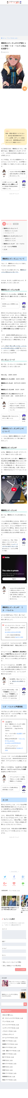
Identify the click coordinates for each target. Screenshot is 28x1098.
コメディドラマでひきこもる (10, 1028)
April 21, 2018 (19, 637)
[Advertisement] (14, 21)
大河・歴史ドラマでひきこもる (11, 1050)
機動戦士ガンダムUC (10, 240)
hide (16, 223)
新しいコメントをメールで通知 (12, 962)
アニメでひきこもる (14, 890)
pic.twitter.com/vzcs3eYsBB (13, 632)
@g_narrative (11, 741)
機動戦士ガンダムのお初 (11, 230)
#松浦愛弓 (20, 733)
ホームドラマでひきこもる (10, 1037)
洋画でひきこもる (7, 1060)
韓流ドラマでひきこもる (9, 1080)
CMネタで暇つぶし (7, 1015)
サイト (4, 955)
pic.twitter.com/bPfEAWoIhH (13, 743)
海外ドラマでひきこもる (9, 1063)
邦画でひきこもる (7, 1070)
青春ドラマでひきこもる (9, 1073)
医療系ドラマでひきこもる (10, 1044)
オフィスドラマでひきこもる (10, 1024)
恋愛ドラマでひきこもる (9, 1054)
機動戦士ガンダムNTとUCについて (13, 236)
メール (4, 948)
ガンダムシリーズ (9, 232)
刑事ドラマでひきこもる (9, 1041)
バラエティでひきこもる (9, 1031)
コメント (4, 929)
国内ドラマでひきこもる (9, 1047)
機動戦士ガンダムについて (11, 228)
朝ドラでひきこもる (8, 1057)
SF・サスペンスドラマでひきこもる (12, 1018)
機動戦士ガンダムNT (10, 238)
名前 (3, 941)
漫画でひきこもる (7, 1067)
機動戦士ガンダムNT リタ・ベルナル (14, 243)
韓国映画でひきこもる (8, 1076)
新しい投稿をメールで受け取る (12, 965)
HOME (14, 1092)
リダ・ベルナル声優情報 (10, 246)
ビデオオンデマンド (8, 1034)
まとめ (5, 249)
